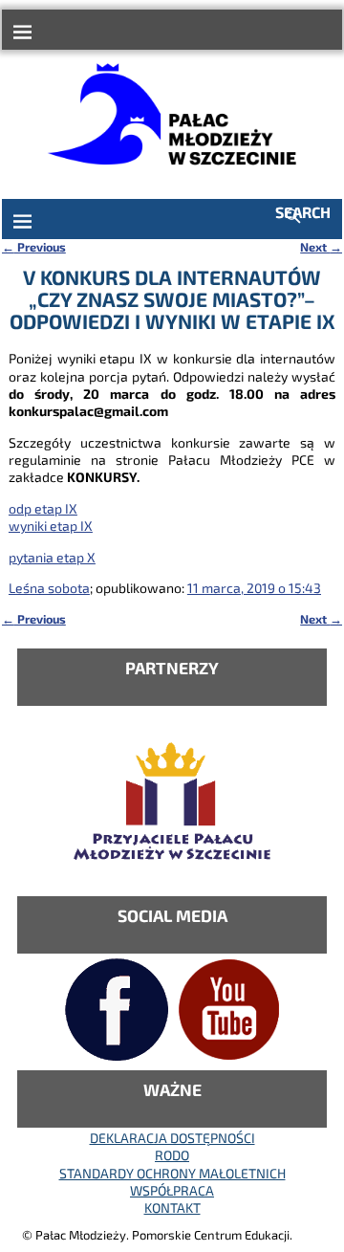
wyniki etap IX (51, 525)
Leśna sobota (49, 588)
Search (303, 212)
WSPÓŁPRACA (172, 1190)
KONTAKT (172, 1207)
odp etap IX (43, 508)
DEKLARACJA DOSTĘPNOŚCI (172, 1138)
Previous (34, 246)
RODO (172, 1155)
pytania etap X (52, 557)
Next (321, 246)
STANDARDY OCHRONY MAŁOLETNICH (172, 1173)
